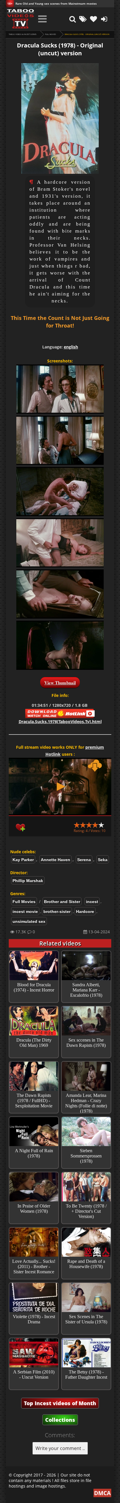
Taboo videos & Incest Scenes (22, 34)
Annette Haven (55, 859)
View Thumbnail (60, 682)
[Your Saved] (93, 19)
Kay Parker (23, 859)
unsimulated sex (29, 921)
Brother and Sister (62, 901)
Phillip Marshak (28, 880)
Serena (84, 859)
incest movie (25, 911)
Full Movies (50, 34)
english (71, 347)
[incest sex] (20, 19)
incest (92, 901)
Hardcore (85, 911)
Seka (102, 859)
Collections (60, 1419)
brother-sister (56, 911)
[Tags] (83, 19)
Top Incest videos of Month (60, 1403)
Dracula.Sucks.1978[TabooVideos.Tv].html (60, 721)
